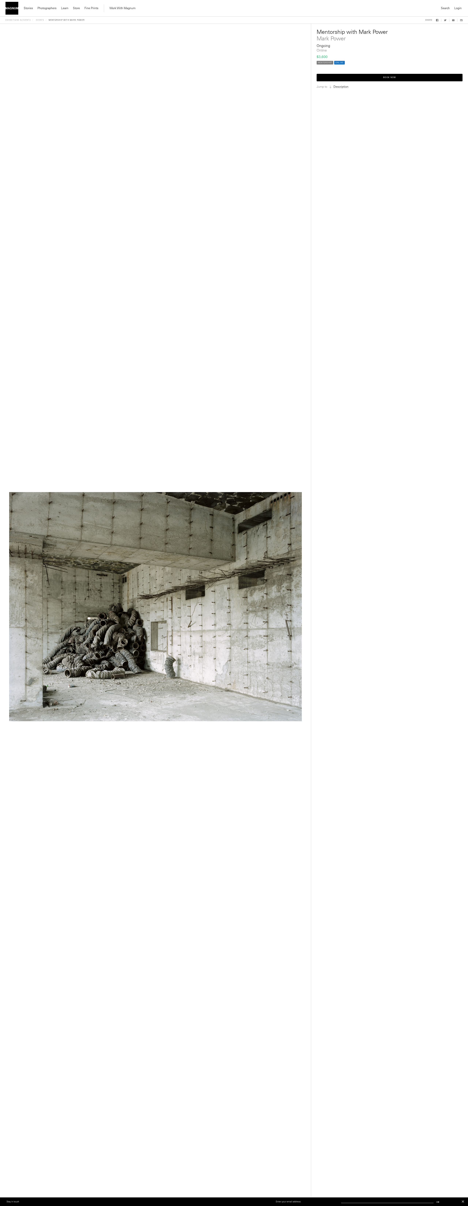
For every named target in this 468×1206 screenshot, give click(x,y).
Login (458, 8)
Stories (28, 8)
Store (76, 8)
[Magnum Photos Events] (11, 8)
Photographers (46, 8)
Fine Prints (91, 8)
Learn (64, 8)
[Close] (462, 1201)
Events (40, 20)
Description (340, 87)
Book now (389, 78)
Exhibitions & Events (18, 20)
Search (445, 8)
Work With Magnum (122, 8)
